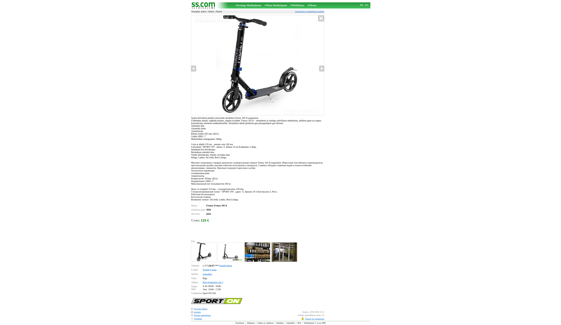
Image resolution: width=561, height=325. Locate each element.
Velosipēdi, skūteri (198, 12)
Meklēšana (298, 5)
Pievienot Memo (200, 309)
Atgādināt (198, 319)
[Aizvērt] (321, 18)
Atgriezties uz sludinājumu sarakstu (309, 12)
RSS (299, 323)
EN (366, 5)
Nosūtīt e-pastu (210, 270)
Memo (312, 5)
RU (362, 5)
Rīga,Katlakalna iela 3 (213, 282)
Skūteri (211, 12)
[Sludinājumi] (204, 5)
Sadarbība (290, 323)
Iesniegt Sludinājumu (249, 5)
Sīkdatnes (251, 323)
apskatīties (207, 274)
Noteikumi (239, 323)
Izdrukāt (197, 312)
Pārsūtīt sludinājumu (202, 315)
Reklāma (280, 323)
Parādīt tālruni (225, 265)
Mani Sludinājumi (276, 5)
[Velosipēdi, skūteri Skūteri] (203, 252)
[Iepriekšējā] (193, 68)
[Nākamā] (321, 68)
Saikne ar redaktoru (266, 323)
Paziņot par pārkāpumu (314, 319)
